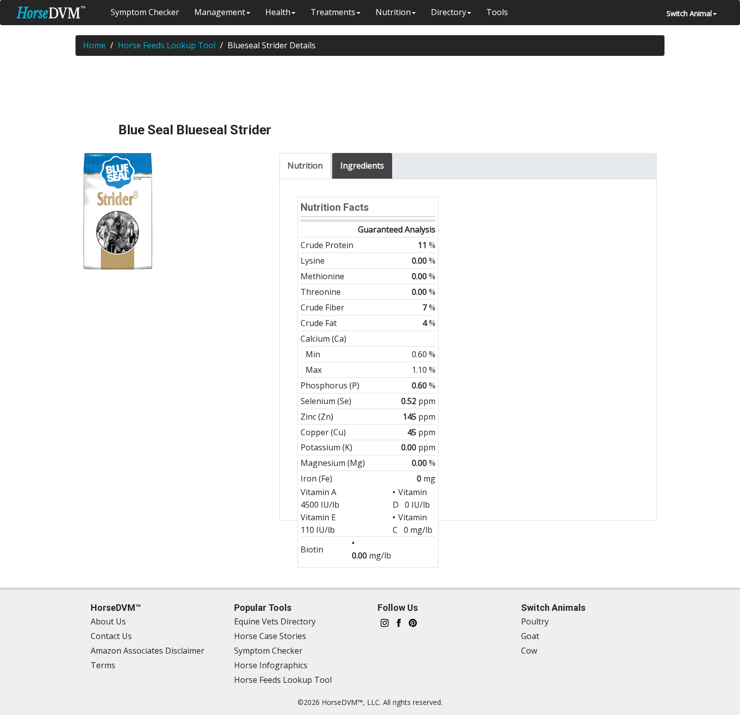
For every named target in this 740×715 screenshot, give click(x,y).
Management (219, 12)
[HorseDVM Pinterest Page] (413, 621)
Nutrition (393, 12)
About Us (108, 621)
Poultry (535, 621)
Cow (529, 650)
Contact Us (111, 636)
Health (277, 12)
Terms (103, 665)
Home (94, 45)
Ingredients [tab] (362, 165)
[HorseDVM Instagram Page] (385, 621)
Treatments (333, 12)
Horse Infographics (271, 665)
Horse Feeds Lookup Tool (166, 45)
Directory (448, 12)
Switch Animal (689, 13)
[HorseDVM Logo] (50, 12)
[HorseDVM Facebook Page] (399, 621)
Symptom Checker (145, 12)
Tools (497, 12)
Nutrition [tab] (305, 165)
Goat (530, 636)
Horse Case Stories (270, 636)
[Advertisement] (370, 88)
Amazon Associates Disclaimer (147, 650)
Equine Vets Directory (275, 621)
